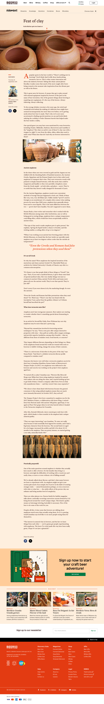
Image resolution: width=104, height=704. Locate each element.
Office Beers (41, 659)
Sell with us (87, 677)
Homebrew (50, 11)
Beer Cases (71, 651)
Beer (25, 3)
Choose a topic (89, 11)
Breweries (24, 11)
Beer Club (40, 649)
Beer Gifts (87, 649)
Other (70, 664)
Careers (55, 677)
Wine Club (41, 651)
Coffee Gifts (87, 656)
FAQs (39, 674)
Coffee (45, 3)
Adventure (41, 11)
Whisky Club (41, 654)
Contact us (41, 677)
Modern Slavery (73, 677)
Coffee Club (41, 656)
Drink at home (88, 674)
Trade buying (88, 672)
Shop (52, 3)
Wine (31, 3)
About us (55, 672)
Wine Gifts (87, 651)
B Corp (55, 674)
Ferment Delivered (58, 651)
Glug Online (56, 654)
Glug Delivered (57, 656)
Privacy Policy (72, 672)
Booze (58, 11)
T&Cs (70, 679)
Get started (75, 574)
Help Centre (41, 672)
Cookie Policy (72, 674)
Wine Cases (71, 656)
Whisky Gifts (87, 654)
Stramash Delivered (59, 659)
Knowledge (32, 11)
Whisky (38, 3)
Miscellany (65, 11)
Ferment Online (57, 649)
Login (93, 3)
